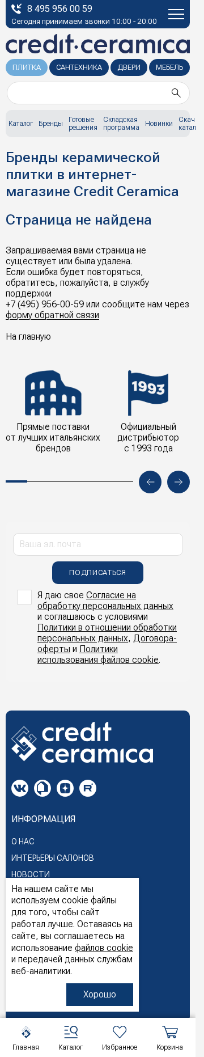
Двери (129, 67)
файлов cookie (104, 947)
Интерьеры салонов (52, 857)
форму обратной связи (52, 315)
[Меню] (176, 14)
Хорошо (99, 994)
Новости (30, 874)
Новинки (159, 124)
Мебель (169, 67)
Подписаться (97, 572)
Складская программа (121, 124)
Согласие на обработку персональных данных (105, 600)
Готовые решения (83, 124)
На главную (28, 336)
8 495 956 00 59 (59, 8)
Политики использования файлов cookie (98, 654)
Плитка (26, 67)
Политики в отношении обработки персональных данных (107, 633)
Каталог (20, 124)
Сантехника (79, 67)
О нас (23, 841)
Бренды (51, 124)
